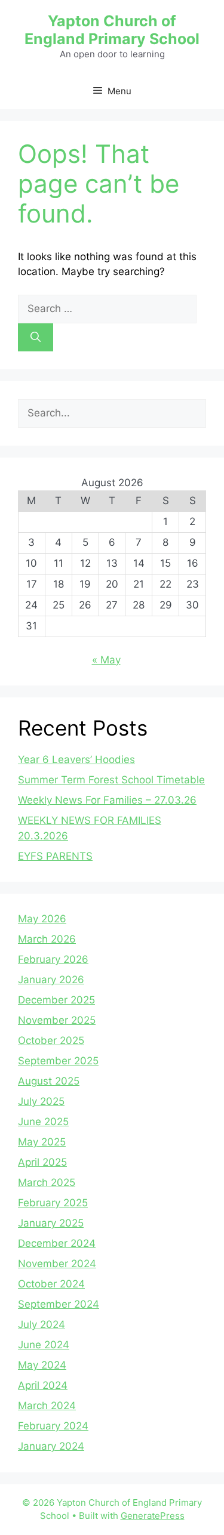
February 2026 (53, 959)
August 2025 (48, 1081)
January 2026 (51, 980)
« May (106, 660)
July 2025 (41, 1101)
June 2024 (43, 1345)
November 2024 (57, 1264)
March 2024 (47, 1406)
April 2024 (42, 1385)
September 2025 (58, 1061)
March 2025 (46, 1182)
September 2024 (58, 1304)
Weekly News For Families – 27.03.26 (107, 800)
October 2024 (51, 1284)
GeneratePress (153, 1515)
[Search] (35, 337)
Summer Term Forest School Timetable (111, 780)
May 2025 (42, 1142)
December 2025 (56, 1000)
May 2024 (42, 1365)
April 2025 (42, 1162)
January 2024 (51, 1446)
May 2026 (42, 919)
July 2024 (41, 1324)
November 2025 (57, 1020)
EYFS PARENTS (55, 856)
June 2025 (43, 1122)
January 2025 (51, 1223)
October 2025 (51, 1040)
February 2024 (53, 1426)
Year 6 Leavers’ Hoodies (76, 759)
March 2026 (47, 939)
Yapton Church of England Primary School (112, 30)
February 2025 (53, 1203)
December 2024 (57, 1243)
